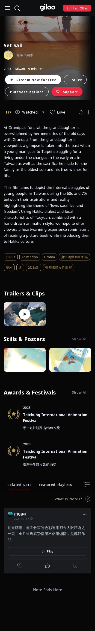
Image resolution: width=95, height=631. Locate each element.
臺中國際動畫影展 (74, 257)
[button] (84, 515)
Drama (49, 257)
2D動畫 (33, 267)
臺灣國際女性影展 (58, 267)
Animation (29, 257)
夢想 (9, 267)
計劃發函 (20, 514)
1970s (10, 257)
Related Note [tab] (19, 484)
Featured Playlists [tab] (55, 484)
